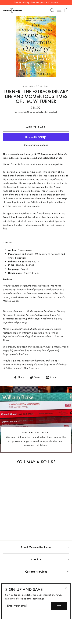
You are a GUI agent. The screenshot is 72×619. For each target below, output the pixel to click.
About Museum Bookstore (36, 547)
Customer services (36, 571)
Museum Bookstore (36, 86)
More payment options (36, 145)
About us (36, 559)
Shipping (31, 112)
